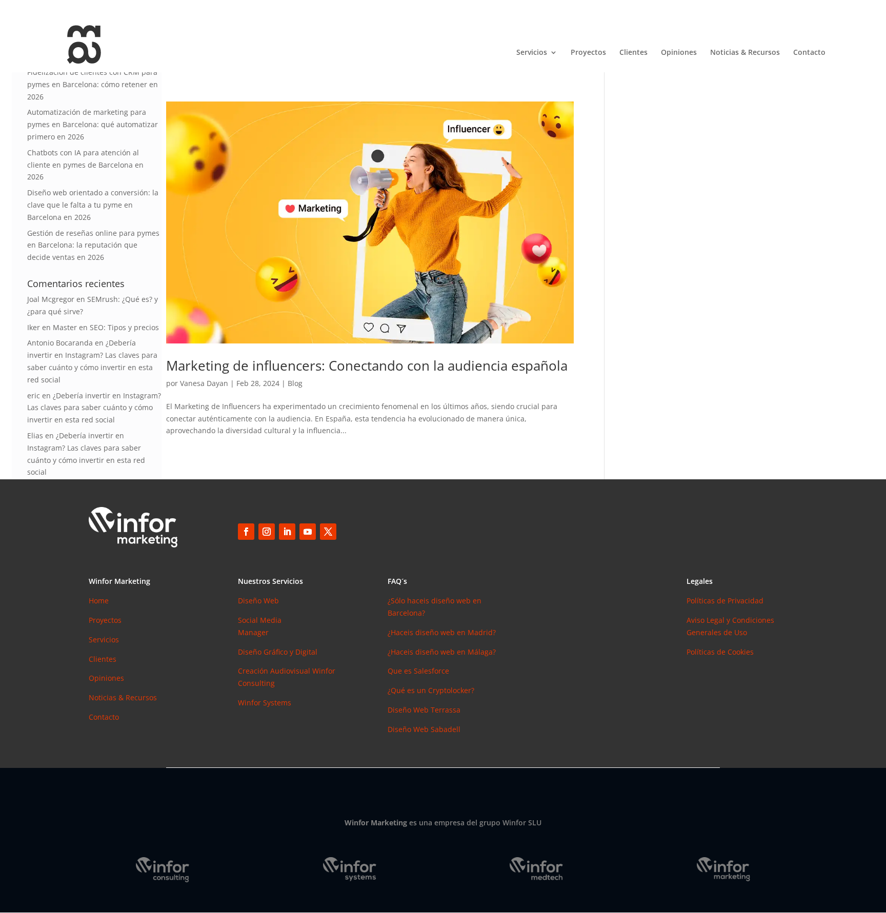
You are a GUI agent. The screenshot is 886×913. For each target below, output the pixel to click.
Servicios (531, 53)
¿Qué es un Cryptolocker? (431, 690)
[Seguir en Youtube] (307, 531)
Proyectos (588, 53)
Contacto (809, 53)
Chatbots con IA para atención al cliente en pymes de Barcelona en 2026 (85, 165)
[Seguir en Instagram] (266, 531)
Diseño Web (258, 600)
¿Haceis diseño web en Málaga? (442, 652)
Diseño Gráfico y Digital (277, 652)
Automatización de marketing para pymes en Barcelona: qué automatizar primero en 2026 (92, 124)
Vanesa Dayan (204, 383)
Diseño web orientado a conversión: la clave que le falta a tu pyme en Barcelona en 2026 (92, 205)
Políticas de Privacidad (725, 600)
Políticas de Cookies (720, 652)
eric (33, 395)
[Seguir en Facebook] (246, 531)
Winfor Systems (264, 702)
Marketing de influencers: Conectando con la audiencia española (367, 365)
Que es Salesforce (418, 671)
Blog (295, 383)
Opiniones (679, 53)
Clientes (633, 53)
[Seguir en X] (328, 531)
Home (99, 600)
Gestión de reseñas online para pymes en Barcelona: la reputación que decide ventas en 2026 (93, 245)
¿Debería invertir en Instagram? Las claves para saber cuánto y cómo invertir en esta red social (94, 408)
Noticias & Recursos (745, 53)
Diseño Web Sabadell (424, 729)
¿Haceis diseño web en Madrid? (442, 632)
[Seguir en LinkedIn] (287, 531)
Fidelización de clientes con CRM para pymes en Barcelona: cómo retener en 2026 (92, 84)
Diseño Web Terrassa (424, 710)
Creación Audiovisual (275, 671)
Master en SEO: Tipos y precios (106, 327)
